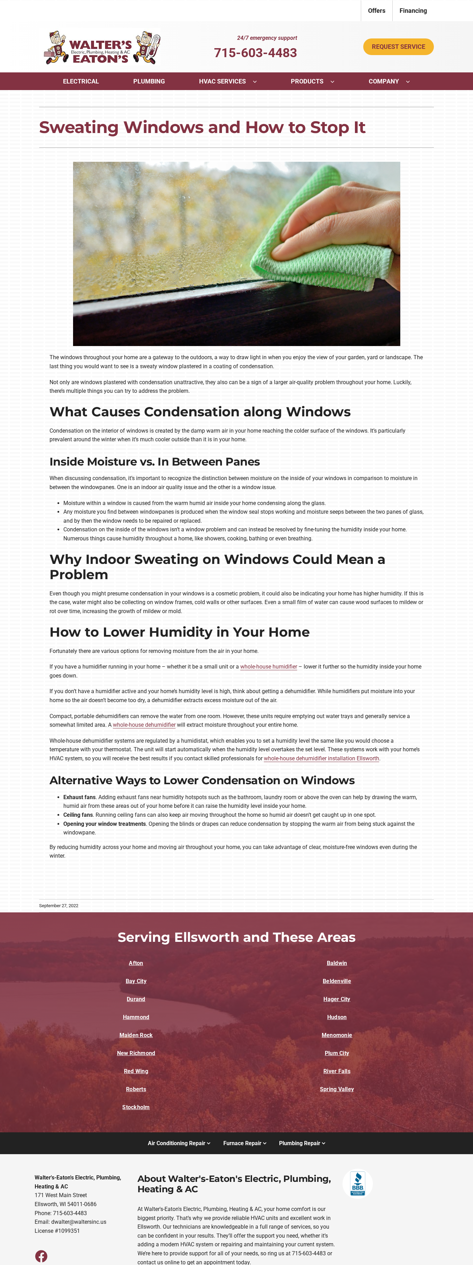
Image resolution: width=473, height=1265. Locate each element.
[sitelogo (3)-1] (99, 30)
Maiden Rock (136, 1035)
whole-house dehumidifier (144, 725)
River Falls (336, 1071)
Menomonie (337, 1035)
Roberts (136, 1089)
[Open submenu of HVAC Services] (258, 81)
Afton (136, 963)
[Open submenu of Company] (411, 81)
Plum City (337, 1053)
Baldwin (337, 963)
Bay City (136, 981)
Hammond (136, 1017)
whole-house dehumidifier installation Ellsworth (321, 758)
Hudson (337, 1017)
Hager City (336, 999)
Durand (136, 999)
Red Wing (136, 1071)
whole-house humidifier (268, 666)
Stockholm (136, 1107)
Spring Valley (337, 1089)
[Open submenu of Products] (335, 81)
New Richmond (136, 1053)
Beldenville (337, 981)
